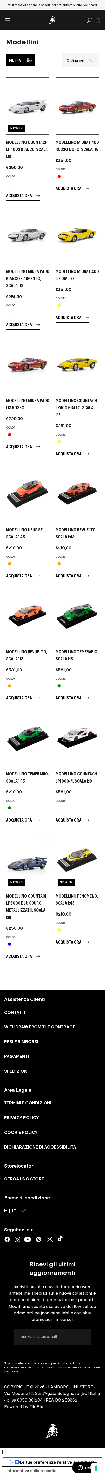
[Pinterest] (39, 1239)
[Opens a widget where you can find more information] (86, 1468)
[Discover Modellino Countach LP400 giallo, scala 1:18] (77, 364)
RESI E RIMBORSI (21, 1041)
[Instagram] (17, 1239)
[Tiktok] (61, 1239)
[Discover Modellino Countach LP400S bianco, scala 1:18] (27, 106)
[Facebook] (7, 1239)
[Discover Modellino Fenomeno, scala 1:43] (77, 859)
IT (14, 1211)
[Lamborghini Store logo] (52, 20)
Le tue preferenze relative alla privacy (57, 1462)
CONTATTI (14, 1012)
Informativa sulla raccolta (31, 1470)
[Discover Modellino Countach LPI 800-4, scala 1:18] (77, 737)
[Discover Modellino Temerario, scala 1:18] (77, 615)
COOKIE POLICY (21, 1132)
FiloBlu (36, 1406)
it (5, 1211)
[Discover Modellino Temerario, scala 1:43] (27, 737)
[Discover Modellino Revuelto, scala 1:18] (27, 615)
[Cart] (98, 20)
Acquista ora (19, 195)
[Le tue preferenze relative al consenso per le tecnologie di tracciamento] (96, 1468)
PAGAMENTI (16, 1056)
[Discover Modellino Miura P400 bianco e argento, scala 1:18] (27, 235)
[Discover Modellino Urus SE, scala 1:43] (27, 493)
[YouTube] (27, 1239)
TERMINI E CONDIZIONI (27, 1103)
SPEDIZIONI (16, 1071)
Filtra (15, 60)
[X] (50, 1239)
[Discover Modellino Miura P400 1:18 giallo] (77, 235)
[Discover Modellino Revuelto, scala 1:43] (77, 493)
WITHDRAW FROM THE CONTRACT (39, 1027)
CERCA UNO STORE (24, 1179)
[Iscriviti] (84, 1337)
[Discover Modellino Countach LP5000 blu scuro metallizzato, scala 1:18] (27, 859)
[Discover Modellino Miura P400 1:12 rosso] (27, 364)
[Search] (90, 20)
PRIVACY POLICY (21, 1117)
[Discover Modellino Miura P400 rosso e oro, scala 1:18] (77, 106)
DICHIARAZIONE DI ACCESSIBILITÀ (40, 1147)
